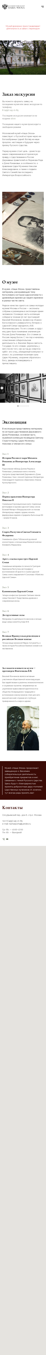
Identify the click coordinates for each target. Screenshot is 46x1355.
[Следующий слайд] (44, 388)
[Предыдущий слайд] (2, 388)
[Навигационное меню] (42, 6)
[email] (7, 839)
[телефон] (3, 839)
